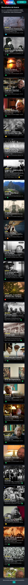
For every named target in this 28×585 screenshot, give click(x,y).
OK (14, 582)
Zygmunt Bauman (12, 90)
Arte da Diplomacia (12, 379)
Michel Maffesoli (11, 110)
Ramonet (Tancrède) (17, 542)
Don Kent (15, 483)
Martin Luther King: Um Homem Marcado (13, 132)
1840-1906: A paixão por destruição (13, 538)
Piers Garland (16, 298)
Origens (8, 212)
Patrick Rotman (10, 177)
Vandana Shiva (11, 70)
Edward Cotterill (16, 134)
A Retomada (10, 335)
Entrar (22, 2)
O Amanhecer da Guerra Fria (11, 273)
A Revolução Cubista (13, 358)
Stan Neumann (16, 522)
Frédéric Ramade (16, 359)
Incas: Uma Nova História (11, 193)
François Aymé (16, 175)
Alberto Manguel (11, 416)
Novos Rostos (10, 233)
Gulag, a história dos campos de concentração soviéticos (14, 173)
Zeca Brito (15, 381)
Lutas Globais (10, 501)
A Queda (8, 314)
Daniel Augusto (16, 73)
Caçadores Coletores (13, 29)
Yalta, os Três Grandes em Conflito (14, 252)
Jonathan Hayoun (16, 216)
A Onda (8, 480)
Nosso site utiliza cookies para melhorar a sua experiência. (14, 580)
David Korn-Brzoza (17, 155)
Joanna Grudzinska (17, 53)
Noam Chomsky (11, 437)
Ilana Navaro (15, 318)
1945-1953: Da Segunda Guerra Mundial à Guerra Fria (13, 255)
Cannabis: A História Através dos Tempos (13, 295)
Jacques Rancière (12, 457)
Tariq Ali (8, 396)
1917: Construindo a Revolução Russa (13, 520)
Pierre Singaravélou (12, 319)
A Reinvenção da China (16, 315)
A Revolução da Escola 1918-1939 (14, 51)
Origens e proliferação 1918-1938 (14, 171)
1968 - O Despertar (15, 481)
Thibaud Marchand (17, 196)
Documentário (8, 32)
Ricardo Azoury (16, 32)
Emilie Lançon (16, 257)
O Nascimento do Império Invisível (12, 150)
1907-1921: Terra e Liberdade (12, 558)
